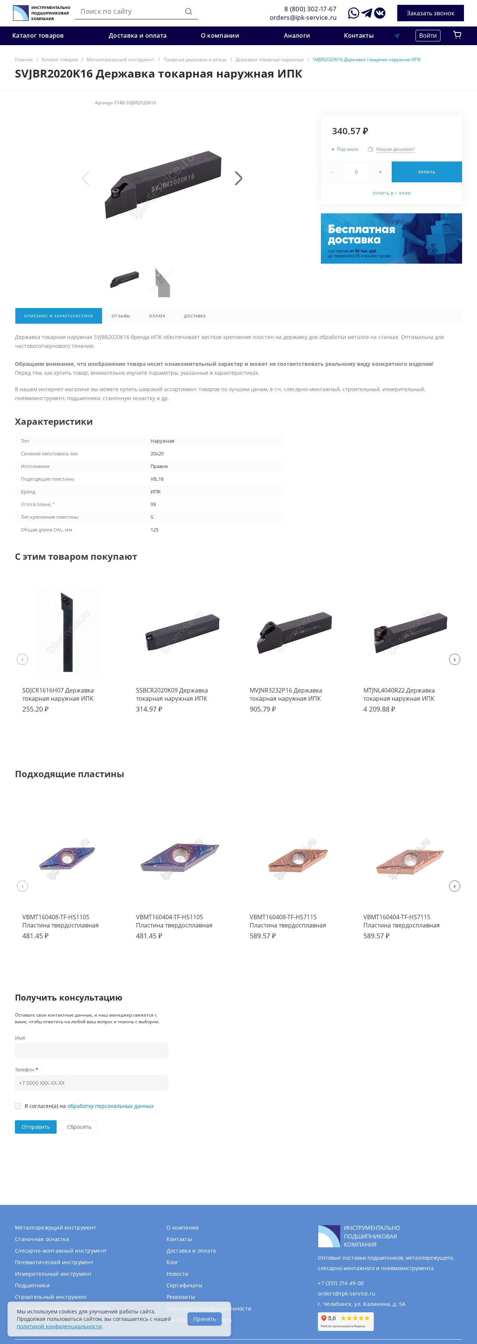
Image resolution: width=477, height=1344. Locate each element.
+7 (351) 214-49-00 (341, 1283)
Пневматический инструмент (54, 1262)
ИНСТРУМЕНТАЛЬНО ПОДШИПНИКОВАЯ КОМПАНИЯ (50, 13)
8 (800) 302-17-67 (310, 8)
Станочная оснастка (42, 1239)
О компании (183, 1227)
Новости (178, 1273)
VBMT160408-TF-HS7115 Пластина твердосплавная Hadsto (288, 925)
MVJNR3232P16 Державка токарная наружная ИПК (286, 694)
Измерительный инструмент (53, 1273)
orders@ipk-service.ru (303, 17)
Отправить (36, 1126)
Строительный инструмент (51, 1296)
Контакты (179, 1239)
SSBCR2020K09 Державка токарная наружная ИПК (172, 694)
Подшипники (32, 1285)
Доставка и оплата (191, 1250)
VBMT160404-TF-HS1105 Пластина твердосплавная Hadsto (174, 925)
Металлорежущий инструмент (55, 1227)
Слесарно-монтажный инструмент (61, 1250)
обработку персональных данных (110, 1105)
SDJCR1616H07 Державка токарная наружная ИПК (58, 694)
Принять (204, 1318)
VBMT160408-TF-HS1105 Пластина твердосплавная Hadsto (60, 925)
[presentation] (85, 178)
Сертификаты (185, 1285)
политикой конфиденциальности (59, 1326)
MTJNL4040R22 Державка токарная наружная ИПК (399, 694)
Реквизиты (181, 1296)
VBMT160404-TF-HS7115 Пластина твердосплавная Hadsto (401, 925)
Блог (173, 1262)
